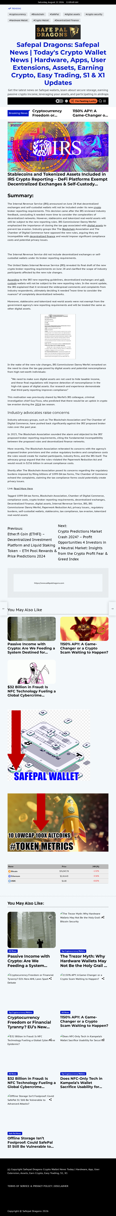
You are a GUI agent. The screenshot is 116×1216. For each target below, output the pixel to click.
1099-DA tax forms (28, 495)
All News (12, 951)
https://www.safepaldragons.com (49, 583)
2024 (38, 404)
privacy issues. (81, 507)
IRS (85, 503)
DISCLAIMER (61, 1186)
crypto (97, 207)
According (13, 279)
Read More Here (23, 488)
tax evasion (86, 511)
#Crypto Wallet (41, 20)
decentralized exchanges (90, 499)
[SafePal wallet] (49, 711)
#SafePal (54, 14)
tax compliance (69, 511)
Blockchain (68, 229)
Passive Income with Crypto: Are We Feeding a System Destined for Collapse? (31, 650)
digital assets (95, 225)
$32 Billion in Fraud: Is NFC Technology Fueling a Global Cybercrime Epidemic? (32, 693)
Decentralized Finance (21, 503)
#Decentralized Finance (67, 20)
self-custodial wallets (31, 511)
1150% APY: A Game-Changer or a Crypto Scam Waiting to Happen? (84, 648)
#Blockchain (38, 14)
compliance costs (18, 499)
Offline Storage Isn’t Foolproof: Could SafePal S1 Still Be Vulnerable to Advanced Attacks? (30, 1144)
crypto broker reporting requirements (51, 499)
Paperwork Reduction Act (56, 507)
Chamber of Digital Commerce (86, 495)
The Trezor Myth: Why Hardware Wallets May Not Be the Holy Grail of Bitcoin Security (84, 963)
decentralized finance (42, 236)
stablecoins (52, 511)
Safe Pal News (15, 1133)
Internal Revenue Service (67, 503)
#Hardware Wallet (18, 20)
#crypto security (94, 14)
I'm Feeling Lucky (85, 101)
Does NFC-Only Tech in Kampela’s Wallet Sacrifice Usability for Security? (81, 1084)
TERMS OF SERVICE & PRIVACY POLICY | (31, 1186)
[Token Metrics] (58, 795)
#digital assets (72, 14)
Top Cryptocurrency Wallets (73, 951)
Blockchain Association (53, 495)
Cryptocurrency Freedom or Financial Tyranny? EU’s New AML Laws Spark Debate (29, 1027)
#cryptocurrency (17, 14)
